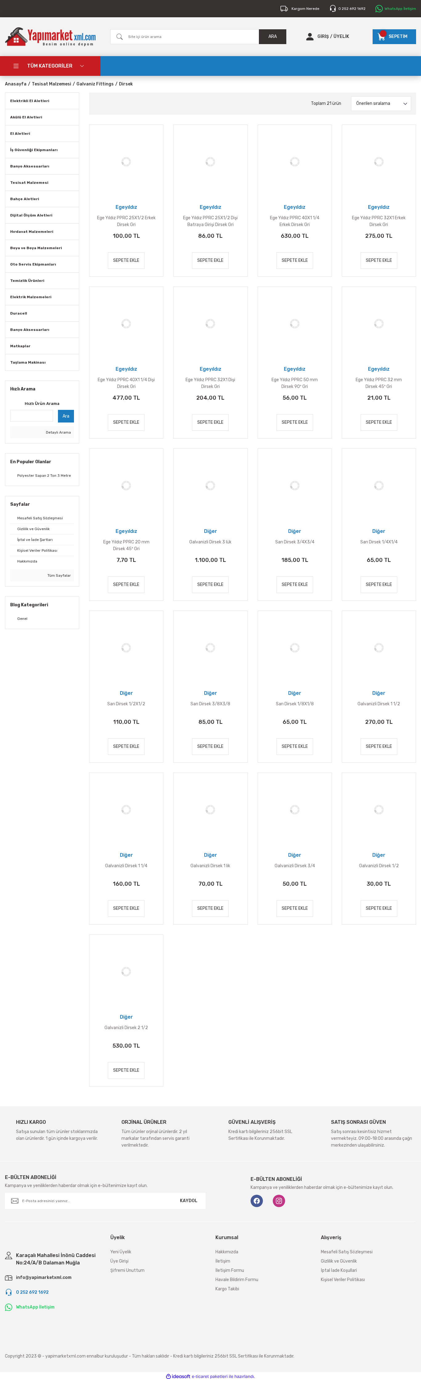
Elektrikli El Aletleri (29, 101)
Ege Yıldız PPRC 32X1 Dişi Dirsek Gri (210, 383)
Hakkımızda (226, 1252)
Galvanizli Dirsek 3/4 (295, 865)
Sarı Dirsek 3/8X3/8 (210, 704)
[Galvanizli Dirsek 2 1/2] (126, 971)
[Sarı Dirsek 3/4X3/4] (295, 485)
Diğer (210, 531)
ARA (272, 36)
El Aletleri (20, 133)
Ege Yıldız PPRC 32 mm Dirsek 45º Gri (379, 383)
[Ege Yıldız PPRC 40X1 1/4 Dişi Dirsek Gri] (126, 324)
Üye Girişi (119, 1261)
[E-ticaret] (210, 1376)
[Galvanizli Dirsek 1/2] (379, 810)
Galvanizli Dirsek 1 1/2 (379, 704)
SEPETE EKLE (126, 260)
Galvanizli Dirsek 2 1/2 (126, 1027)
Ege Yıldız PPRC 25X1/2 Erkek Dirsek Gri (126, 221)
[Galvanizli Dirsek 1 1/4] (126, 810)
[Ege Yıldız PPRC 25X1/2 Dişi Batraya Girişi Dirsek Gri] (210, 162)
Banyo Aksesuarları (29, 166)
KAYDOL (189, 1200)
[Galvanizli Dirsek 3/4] (295, 810)
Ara (66, 416)
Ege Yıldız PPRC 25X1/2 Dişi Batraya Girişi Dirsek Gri (210, 221)
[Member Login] (310, 36)
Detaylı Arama (58, 432)
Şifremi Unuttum (127, 1270)
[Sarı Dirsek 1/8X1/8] (295, 648)
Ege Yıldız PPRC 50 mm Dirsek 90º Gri (295, 383)
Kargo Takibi (227, 1289)
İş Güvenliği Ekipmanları (34, 150)
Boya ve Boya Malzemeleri (36, 248)
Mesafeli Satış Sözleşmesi (347, 1252)
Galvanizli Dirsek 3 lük (210, 542)
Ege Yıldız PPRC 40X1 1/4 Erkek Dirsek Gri (294, 221)
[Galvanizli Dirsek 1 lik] (210, 810)
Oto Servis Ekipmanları (33, 264)
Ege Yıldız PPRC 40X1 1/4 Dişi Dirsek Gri (126, 383)
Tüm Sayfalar (59, 575)
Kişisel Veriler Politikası (343, 1279)
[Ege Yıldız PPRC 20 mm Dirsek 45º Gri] (126, 485)
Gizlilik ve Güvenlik (339, 1261)
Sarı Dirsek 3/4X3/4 (294, 542)
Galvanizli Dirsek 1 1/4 (126, 865)
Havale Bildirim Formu (236, 1279)
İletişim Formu (229, 1270)
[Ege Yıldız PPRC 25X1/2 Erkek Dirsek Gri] (126, 162)
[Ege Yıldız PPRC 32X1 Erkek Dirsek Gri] (379, 162)
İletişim (222, 1261)
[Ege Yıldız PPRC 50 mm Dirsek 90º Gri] (295, 324)
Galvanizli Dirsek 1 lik (210, 865)
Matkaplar (20, 346)
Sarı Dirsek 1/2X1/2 (126, 704)
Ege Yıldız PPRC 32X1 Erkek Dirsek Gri (379, 221)
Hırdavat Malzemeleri (31, 231)
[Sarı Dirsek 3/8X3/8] (210, 648)
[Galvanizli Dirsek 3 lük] (210, 485)
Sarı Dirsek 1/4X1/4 (379, 542)
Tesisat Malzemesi (29, 182)
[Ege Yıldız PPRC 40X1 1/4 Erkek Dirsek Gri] (295, 162)
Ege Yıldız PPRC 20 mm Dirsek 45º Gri (126, 545)
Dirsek (126, 84)
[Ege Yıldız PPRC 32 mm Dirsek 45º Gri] (379, 324)
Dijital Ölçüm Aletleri (31, 215)
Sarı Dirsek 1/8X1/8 (295, 704)
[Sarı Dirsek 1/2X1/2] (126, 648)
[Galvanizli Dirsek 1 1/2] (379, 648)
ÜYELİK (341, 36)
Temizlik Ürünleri (27, 280)
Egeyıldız (126, 207)
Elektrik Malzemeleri (30, 297)
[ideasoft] (178, 1377)
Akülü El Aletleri (26, 117)
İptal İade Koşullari (339, 1270)
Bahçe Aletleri (24, 199)
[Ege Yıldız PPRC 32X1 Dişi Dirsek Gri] (210, 324)
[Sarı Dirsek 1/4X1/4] (379, 485)
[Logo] (50, 36)
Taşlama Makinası (28, 362)
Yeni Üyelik (120, 1252)
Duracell (18, 313)
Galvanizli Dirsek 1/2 (379, 865)
